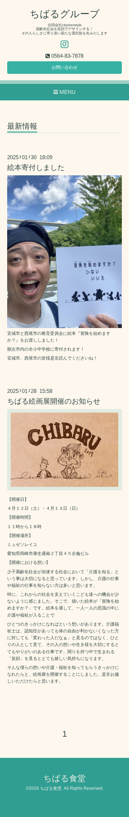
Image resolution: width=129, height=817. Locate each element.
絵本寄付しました (35, 167)
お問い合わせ (64, 67)
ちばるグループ (65, 14)
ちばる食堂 (64, 778)
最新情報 (22, 126)
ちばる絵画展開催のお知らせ (53, 401)
